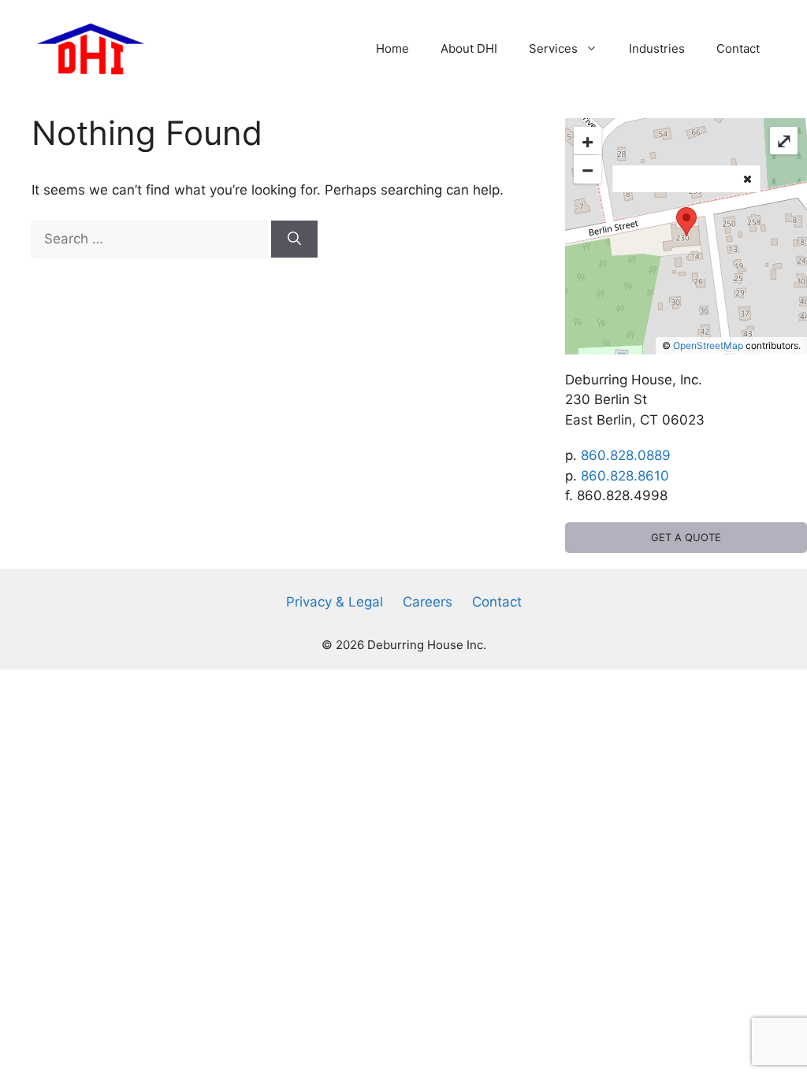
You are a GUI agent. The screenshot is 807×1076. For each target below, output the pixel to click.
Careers (427, 602)
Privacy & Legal (334, 602)
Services (553, 48)
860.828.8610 (625, 476)
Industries (657, 48)
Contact (738, 48)
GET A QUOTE (686, 537)
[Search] (294, 239)
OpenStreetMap (708, 345)
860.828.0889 (626, 455)
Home (392, 48)
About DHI (469, 48)
